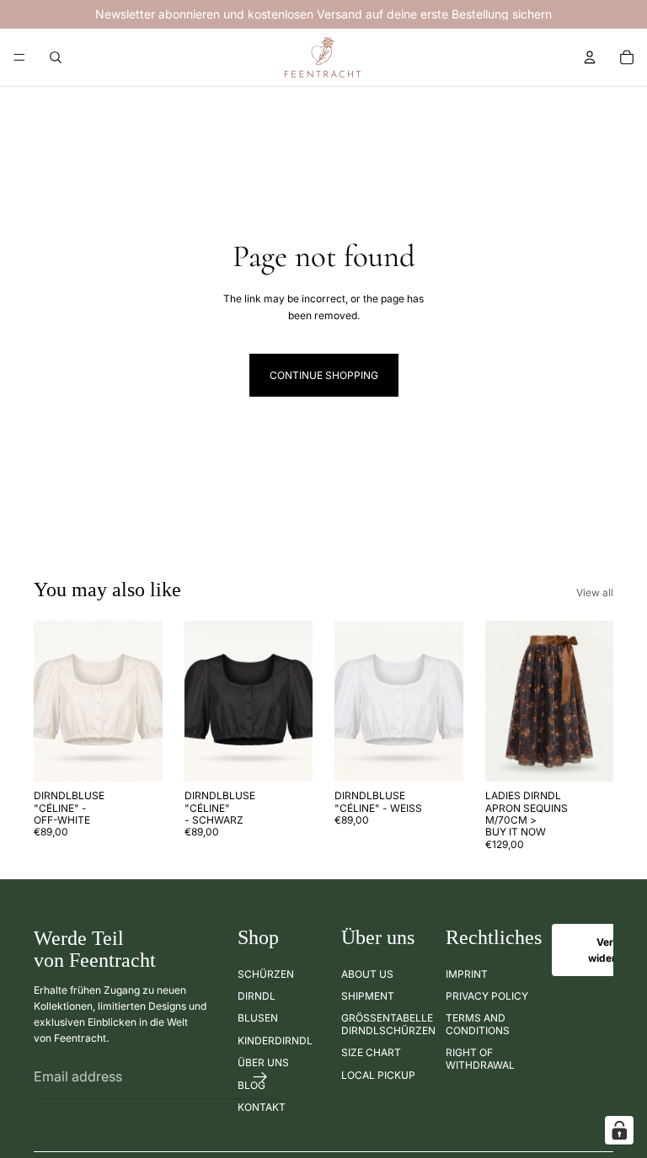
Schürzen (266, 973)
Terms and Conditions (478, 1023)
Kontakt (262, 1107)
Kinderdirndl (275, 1040)
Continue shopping (324, 375)
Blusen (258, 1017)
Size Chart (371, 1052)
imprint (467, 973)
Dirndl (256, 996)
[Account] (589, 57)
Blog (251, 1084)
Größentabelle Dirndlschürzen (388, 1023)
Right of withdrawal (480, 1058)
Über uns (263, 1062)
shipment (367, 996)
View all (594, 592)
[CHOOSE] (136, 755)
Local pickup (378, 1074)
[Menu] (19, 57)
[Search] (55, 57)
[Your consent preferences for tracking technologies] (619, 1130)
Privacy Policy (487, 996)
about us (367, 973)
